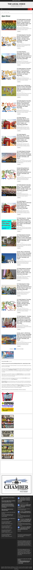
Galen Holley (22, 497)
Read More (19, 31)
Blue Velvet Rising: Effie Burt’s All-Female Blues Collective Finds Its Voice (24, 528)
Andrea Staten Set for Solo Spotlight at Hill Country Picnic (24, 512)
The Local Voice (16, 4)
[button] (2, 9)
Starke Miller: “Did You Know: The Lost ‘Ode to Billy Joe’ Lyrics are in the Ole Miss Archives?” (24, 520)
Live (31, 9)
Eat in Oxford (4, 29)
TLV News (18, 26)
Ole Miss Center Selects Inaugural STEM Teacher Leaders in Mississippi (24, 505)
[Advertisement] (16, 467)
